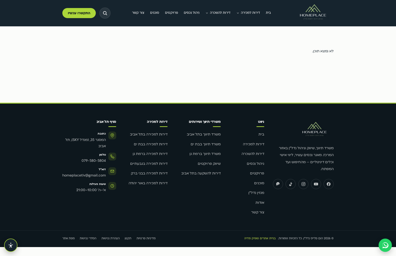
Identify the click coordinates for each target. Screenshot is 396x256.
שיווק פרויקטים (209, 164)
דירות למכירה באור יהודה (148, 183)
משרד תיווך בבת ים (206, 144)
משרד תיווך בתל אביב (204, 134)
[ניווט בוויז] (278, 184)
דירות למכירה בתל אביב (149, 134)
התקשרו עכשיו (79, 13)
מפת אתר (68, 238)
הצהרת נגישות (111, 238)
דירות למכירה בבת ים (151, 144)
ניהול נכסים (191, 12)
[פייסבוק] (329, 184)
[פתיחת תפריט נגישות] (10, 245)
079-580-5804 (94, 161)
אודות (260, 203)
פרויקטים (171, 12)
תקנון (128, 238)
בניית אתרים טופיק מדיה (260, 238)
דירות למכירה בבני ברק (149, 173)
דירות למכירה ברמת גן (150, 154)
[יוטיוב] (316, 184)
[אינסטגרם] (303, 184)
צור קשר (138, 12)
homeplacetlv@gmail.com (84, 175)
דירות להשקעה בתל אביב (201, 173)
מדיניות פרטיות (146, 238)
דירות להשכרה (220, 12)
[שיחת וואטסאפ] (385, 245)
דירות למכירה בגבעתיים (149, 164)
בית (268, 12)
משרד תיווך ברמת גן (205, 154)
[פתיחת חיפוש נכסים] (104, 13)
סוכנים (154, 12)
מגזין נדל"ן (256, 193)
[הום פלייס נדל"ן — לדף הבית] (313, 13)
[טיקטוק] (291, 184)
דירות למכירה (250, 12)
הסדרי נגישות (88, 238)
